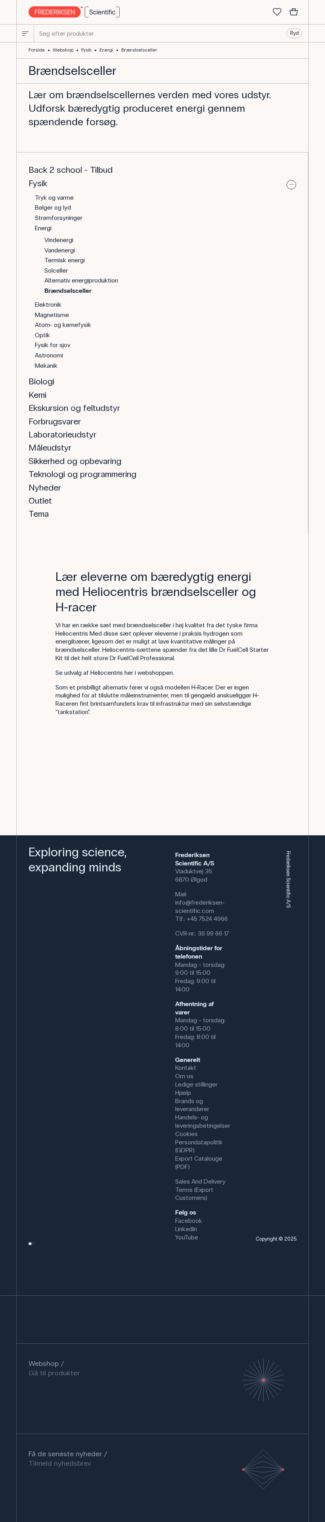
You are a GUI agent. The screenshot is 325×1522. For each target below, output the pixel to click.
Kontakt (185, 1067)
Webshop (63, 50)
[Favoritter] (277, 12)
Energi (106, 50)
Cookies (186, 1134)
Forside (37, 50)
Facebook (188, 1220)
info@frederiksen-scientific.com (200, 907)
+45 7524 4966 (207, 918)
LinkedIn (186, 1229)
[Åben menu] (25, 33)
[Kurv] (293, 12)
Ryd (294, 33)
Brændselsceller (139, 50)
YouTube (186, 1237)
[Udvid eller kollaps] (291, 184)
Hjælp (183, 1092)
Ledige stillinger (196, 1084)
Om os (184, 1076)
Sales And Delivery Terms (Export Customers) (200, 1190)
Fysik (86, 50)
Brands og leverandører (192, 1105)
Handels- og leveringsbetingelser (202, 1121)
